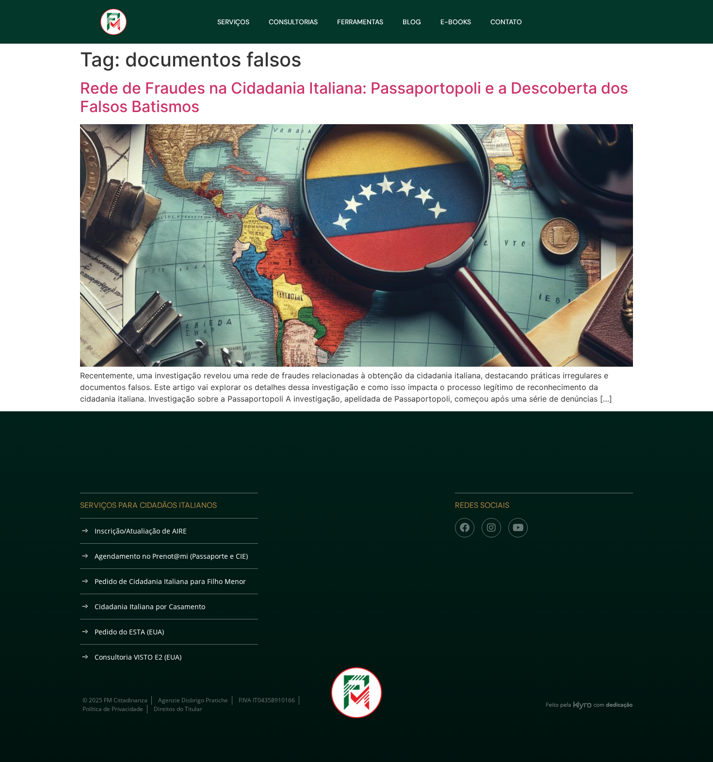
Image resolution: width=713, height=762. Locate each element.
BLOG (412, 21)
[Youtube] (518, 527)
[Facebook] (464, 527)
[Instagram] (491, 527)
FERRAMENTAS (360, 21)
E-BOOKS (455, 21)
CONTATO (506, 21)
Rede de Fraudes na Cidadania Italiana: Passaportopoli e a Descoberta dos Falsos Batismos (354, 97)
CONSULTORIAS (293, 21)
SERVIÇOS (233, 21)
